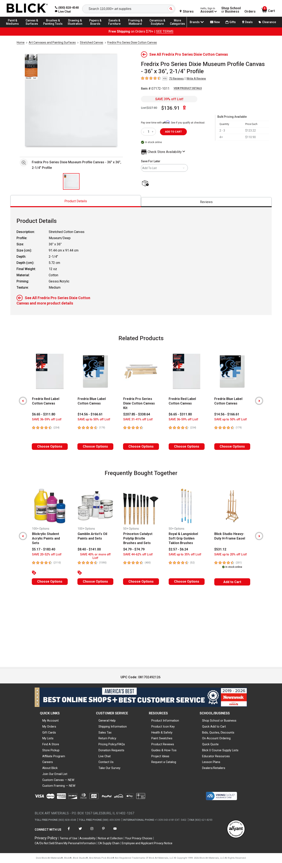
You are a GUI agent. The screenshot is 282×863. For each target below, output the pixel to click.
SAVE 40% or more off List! (95, 556)
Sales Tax (104, 732)
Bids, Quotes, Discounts (218, 732)
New (217, 22)
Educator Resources (216, 756)
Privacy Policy (46, 838)
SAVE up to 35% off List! (185, 554)
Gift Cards (49, 732)
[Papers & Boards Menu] (97, 27)
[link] (63, 11)
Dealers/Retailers (213, 768)
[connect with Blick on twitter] (80, 831)
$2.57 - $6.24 (178, 549)
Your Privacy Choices (138, 838)
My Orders (49, 726)
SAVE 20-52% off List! (47, 554)
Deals (249, 22)
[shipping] (146, 183)
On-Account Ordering (216, 738)
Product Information (165, 720)
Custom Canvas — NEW (58, 780)
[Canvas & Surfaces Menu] (33, 27)
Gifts (232, 22)
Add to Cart (232, 582)
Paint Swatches (161, 738)
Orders (250, 11)
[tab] (75, 201)
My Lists (47, 738)
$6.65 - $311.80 (43, 414)
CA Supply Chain (109, 843)
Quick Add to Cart (214, 726)
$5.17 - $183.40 (43, 549)
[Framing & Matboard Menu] (135, 27)
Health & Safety (161, 732)
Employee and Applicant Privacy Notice (147, 843)
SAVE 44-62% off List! (138, 554)
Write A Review (196, 78)
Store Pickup (50, 750)
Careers (47, 762)
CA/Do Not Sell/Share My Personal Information (65, 843)
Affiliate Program (53, 756)
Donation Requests (111, 750)
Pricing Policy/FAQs (111, 744)
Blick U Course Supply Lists (220, 750)
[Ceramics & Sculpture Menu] (157, 27)
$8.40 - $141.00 (89, 549)
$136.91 (170, 108)
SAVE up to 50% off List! (94, 419)
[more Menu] (177, 27)
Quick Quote (210, 744)
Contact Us (106, 762)
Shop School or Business (219, 720)
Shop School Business (231, 10)
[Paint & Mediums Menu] (14, 27)
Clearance (269, 22)
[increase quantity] (153, 131)
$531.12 (220, 549)
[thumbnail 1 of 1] (71, 181)
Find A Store (50, 744)
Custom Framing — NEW (58, 786)
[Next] (259, 401)
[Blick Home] (27, 8)
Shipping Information (112, 726)
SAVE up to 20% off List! (230, 554)
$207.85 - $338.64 (136, 414)
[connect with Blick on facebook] (69, 831)
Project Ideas (160, 756)
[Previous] (23, 401)
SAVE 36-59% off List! (47, 419)
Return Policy (107, 738)
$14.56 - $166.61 (90, 414)
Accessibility (87, 838)
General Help (107, 720)
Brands (195, 22)
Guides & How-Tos (164, 750)
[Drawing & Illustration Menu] (75, 27)
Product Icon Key (163, 726)
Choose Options (49, 446)
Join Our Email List (54, 774)
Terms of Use (68, 838)
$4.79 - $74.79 (134, 549)
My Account (50, 720)
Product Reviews (162, 744)
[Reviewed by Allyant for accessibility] (236, 829)
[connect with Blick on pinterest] (103, 831)
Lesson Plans (211, 762)
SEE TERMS (164, 31)
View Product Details (188, 88)
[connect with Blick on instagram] (92, 831)
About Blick (50, 768)
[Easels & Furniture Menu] (115, 27)
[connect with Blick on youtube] (115, 831)
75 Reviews (176, 78)
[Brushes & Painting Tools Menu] (53, 27)
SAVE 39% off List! (169, 99)
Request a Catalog (163, 762)
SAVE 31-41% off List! (138, 419)
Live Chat (104, 756)
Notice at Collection (110, 838)
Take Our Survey (109, 768)
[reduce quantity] (144, 131)
